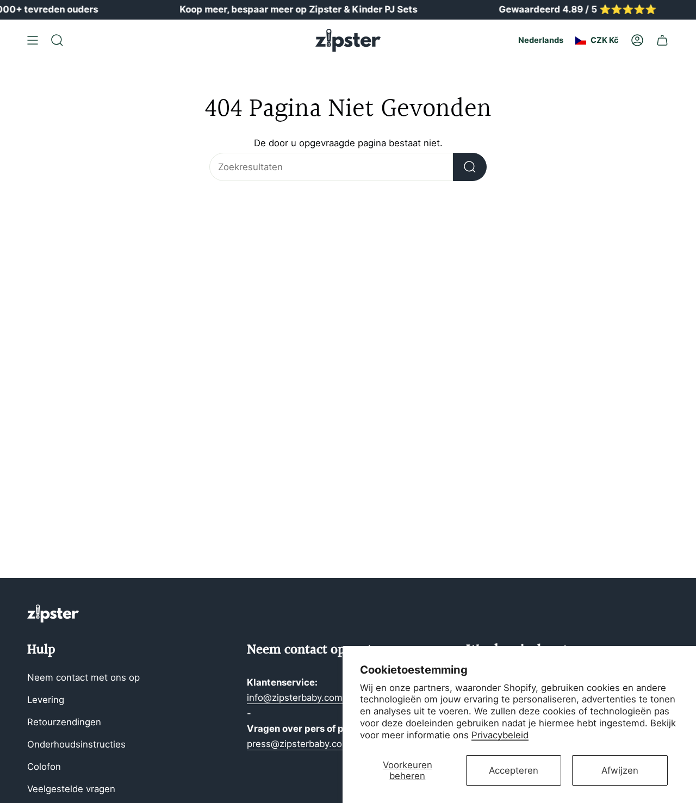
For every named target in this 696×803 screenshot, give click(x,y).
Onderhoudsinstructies (76, 744)
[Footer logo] (53, 614)
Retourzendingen (64, 722)
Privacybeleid (500, 735)
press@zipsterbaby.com (298, 743)
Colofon (44, 766)
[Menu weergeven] (33, 40)
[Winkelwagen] (662, 40)
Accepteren (513, 770)
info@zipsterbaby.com (295, 697)
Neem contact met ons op (83, 677)
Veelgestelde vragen (71, 788)
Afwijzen (619, 770)
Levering (45, 699)
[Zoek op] (470, 167)
